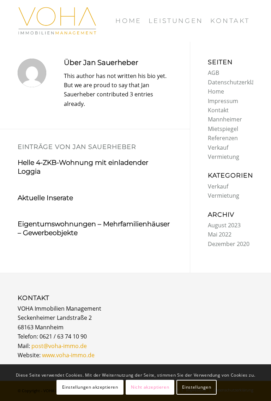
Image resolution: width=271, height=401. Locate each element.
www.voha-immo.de (68, 355)
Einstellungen (196, 387)
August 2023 (224, 225)
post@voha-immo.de (59, 346)
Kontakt (218, 110)
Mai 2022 (219, 234)
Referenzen (223, 138)
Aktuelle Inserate (45, 198)
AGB (213, 73)
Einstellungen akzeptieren (90, 387)
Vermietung (223, 157)
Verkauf (218, 147)
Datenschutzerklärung (237, 82)
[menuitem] (128, 21)
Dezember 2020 (228, 244)
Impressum (223, 101)
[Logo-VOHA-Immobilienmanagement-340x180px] (57, 21)
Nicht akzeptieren (150, 387)
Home (216, 91)
